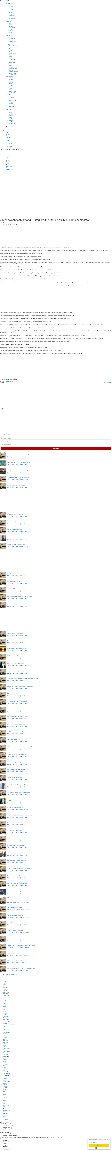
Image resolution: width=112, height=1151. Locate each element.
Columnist (11, 59)
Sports (8, 21)
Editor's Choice (15, 149)
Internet (11, 99)
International (12, 15)
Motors (10, 96)
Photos (10, 56)
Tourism (11, 120)
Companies (12, 38)
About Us (5, 1116)
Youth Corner (12, 70)
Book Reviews (12, 74)
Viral (10, 124)
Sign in (104, 382)
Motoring (11, 115)
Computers (11, 102)
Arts (10, 85)
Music (10, 77)
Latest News (7, 149)
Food (10, 118)
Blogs (10, 65)
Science (11, 106)
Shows (10, 88)
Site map (5, 1113)
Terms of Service (52, 1137)
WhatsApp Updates (13, 71)
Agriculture (11, 17)
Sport (10, 112)
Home (8, 133)
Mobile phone (12, 100)
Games (11, 82)
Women (11, 117)
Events (10, 90)
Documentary (12, 123)
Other (10, 33)
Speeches (11, 62)
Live (10, 20)
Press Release (12, 18)
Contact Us (5, 1118)
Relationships (12, 53)
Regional (11, 6)
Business (8, 35)
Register (110, 382)
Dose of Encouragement (15, 46)
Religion (11, 14)
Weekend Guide (13, 93)
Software (11, 103)
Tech (7, 94)
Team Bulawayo (13, 91)
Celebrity (11, 79)
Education (11, 11)
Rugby (10, 29)
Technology (9, 143)
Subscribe (56, 448)
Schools (11, 30)
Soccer (10, 24)
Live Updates (7, 435)
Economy (11, 39)
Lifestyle (8, 44)
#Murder (7, 381)
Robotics (11, 105)
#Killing (11, 381)
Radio (10, 87)
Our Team (5, 1119)
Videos (8, 109)
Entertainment (9, 76)
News (7, 3)
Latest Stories (9, 146)
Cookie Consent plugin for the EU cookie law (99, 1148)
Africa (10, 9)
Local (10, 5)
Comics (11, 55)
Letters (10, 64)
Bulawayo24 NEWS (4, 1)
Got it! (99, 1145)
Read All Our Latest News (10, 974)
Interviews (11, 61)
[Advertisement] (56, 183)
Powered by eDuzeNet (5, 1139)
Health (10, 12)
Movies (11, 80)
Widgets (5, 1112)
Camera (11, 97)
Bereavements (12, 73)
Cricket (10, 26)
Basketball (11, 27)
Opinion (8, 58)
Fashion (11, 49)
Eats (10, 47)
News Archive (6, 1110)
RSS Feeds (6, 1115)
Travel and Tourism (13, 52)
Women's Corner (13, 68)
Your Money (12, 43)
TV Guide (11, 83)
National (11, 8)
